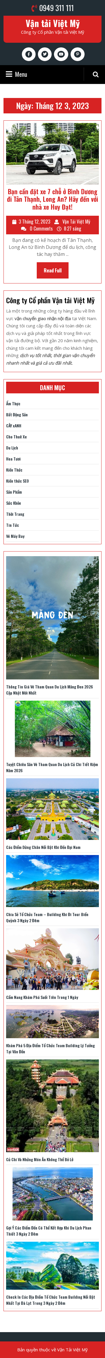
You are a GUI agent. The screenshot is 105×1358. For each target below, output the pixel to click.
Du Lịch (12, 448)
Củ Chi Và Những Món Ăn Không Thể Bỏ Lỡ (39, 1159)
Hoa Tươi (13, 459)
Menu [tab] (21, 74)
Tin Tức (12, 525)
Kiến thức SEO (17, 481)
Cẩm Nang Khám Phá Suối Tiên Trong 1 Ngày (42, 997)
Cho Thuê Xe (16, 436)
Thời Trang (15, 514)
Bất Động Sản (17, 414)
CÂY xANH (13, 425)
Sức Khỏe (13, 503)
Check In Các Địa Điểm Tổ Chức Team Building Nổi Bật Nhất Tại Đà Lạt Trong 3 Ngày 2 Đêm (50, 1300)
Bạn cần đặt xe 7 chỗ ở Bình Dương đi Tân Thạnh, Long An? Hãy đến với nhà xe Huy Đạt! (52, 199)
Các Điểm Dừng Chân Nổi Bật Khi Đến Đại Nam (43, 847)
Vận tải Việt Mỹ (53, 23)
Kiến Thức (14, 470)
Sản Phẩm (14, 492)
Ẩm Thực (13, 403)
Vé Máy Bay (15, 536)
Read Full (56, 273)
